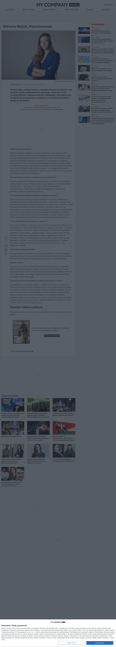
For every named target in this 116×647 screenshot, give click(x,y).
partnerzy (33, 632)
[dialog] (58, 633)
